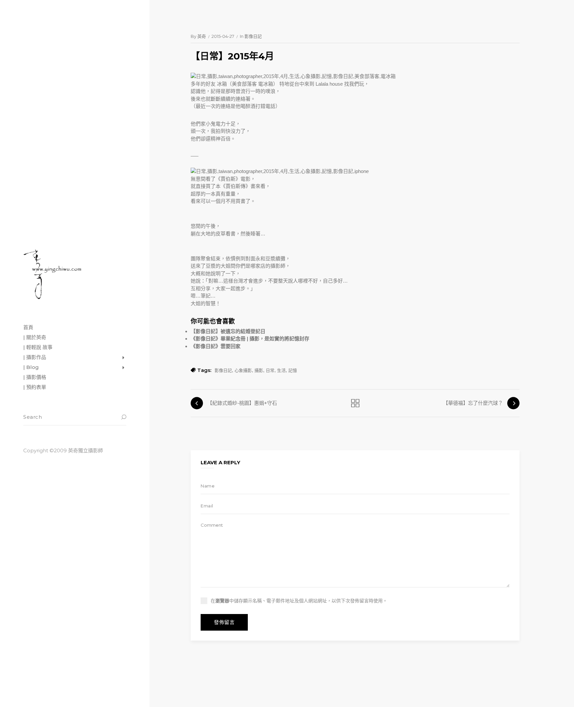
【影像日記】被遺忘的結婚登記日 (228, 331)
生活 (281, 370)
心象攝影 (243, 370)
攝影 (258, 370)
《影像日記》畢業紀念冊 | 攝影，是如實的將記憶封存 (250, 338)
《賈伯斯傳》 (235, 186)
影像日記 (253, 36)
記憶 (292, 370)
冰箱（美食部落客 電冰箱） (247, 84)
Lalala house (329, 84)
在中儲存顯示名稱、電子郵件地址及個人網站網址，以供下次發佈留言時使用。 (299, 600)
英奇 (201, 36)
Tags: (204, 370)
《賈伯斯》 (228, 179)
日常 (270, 370)
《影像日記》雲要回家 (215, 346)
